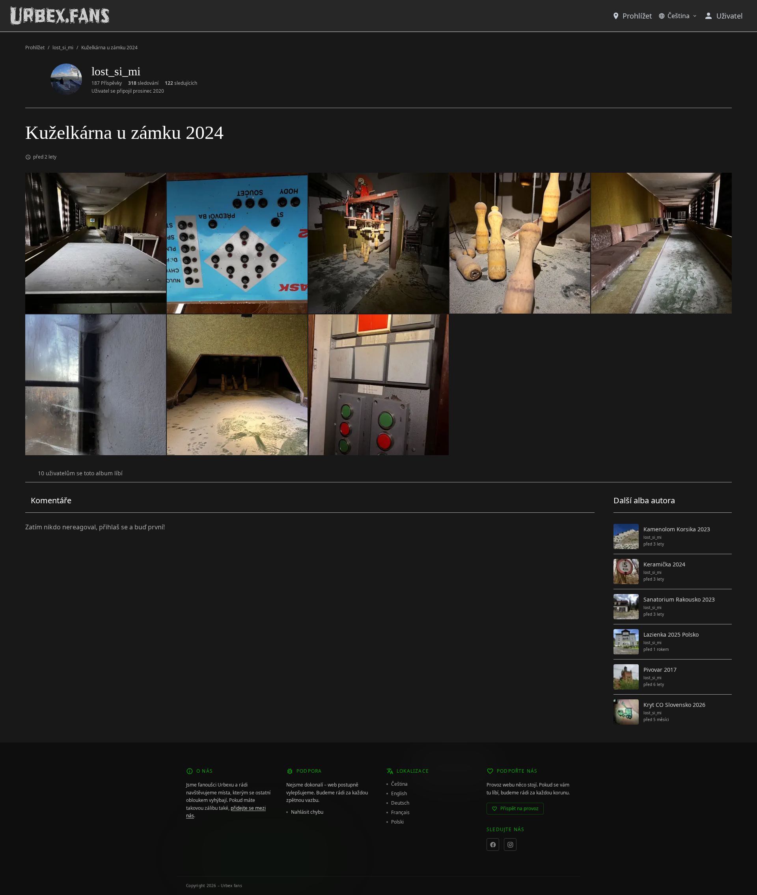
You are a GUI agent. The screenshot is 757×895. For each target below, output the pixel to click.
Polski (397, 822)
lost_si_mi (62, 48)
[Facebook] (493, 844)
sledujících (181, 83)
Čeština (679, 15)
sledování (143, 83)
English (399, 793)
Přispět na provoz (519, 808)
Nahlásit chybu (307, 812)
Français (400, 812)
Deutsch (400, 803)
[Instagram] (510, 844)
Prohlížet (637, 16)
